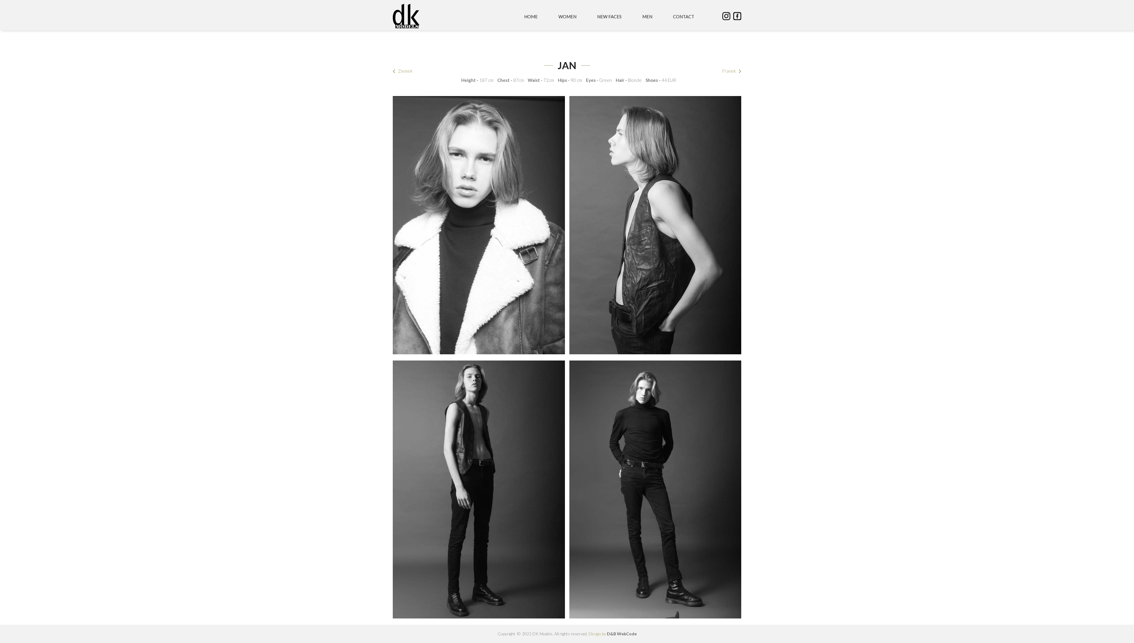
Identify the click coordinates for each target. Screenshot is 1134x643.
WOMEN (567, 16)
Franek (729, 71)
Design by (613, 633)
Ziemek (405, 71)
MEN (647, 16)
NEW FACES (609, 16)
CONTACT (683, 16)
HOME (531, 16)
